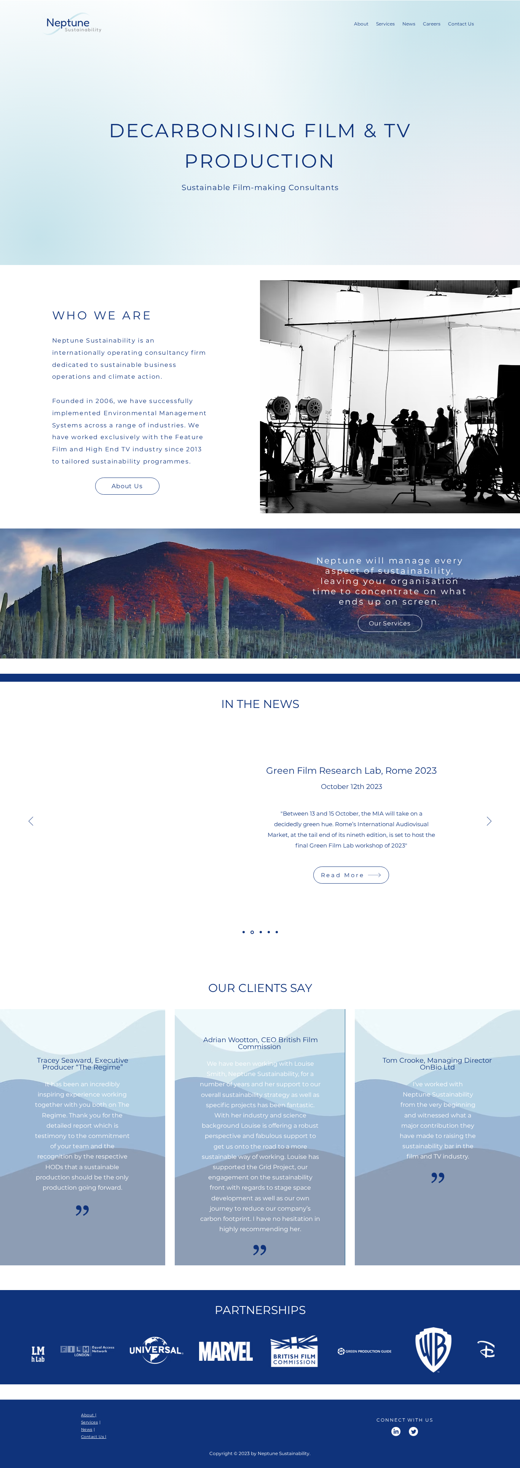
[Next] (489, 822)
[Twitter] (413, 1431)
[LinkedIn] (395, 1431)
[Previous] (31, 822)
